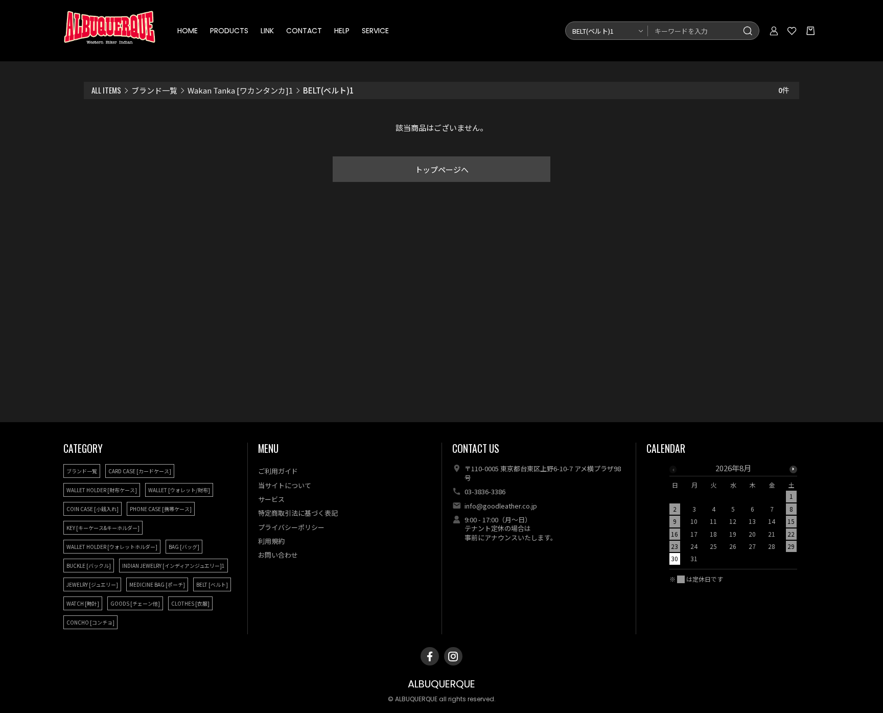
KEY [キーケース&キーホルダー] (103, 528)
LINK (267, 31)
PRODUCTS (229, 31)
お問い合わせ (278, 555)
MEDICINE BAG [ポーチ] (157, 584)
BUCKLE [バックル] (88, 565)
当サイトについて (284, 485)
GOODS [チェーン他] (135, 603)
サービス (271, 499)
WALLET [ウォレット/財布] (179, 490)
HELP (342, 31)
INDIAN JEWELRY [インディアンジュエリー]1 (173, 565)
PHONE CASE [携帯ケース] (161, 509)
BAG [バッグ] (184, 546)
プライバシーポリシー (291, 527)
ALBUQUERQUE (441, 684)
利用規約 (271, 541)
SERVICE (375, 31)
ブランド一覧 (154, 90)
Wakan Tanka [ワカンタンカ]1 (240, 90)
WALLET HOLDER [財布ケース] (101, 490)
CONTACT (304, 31)
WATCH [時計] (82, 603)
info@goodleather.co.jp (500, 506)
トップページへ (442, 169)
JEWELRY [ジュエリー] (92, 584)
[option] (733, 516)
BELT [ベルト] (212, 584)
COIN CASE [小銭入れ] (92, 509)
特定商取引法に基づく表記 (298, 513)
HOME (187, 31)
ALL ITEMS (106, 90)
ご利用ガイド (278, 471)
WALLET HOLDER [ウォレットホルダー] (111, 546)
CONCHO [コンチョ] (90, 622)
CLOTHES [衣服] (190, 603)
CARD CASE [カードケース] (139, 471)
